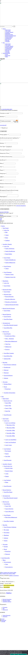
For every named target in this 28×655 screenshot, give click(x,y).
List (1, 219)
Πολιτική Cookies (6, 600)
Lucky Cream (8, 445)
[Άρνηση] (27, 654)
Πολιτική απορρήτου (22, 654)
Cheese (7, 268)
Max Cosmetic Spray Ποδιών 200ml (7, 573)
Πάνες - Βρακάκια (9, 338)
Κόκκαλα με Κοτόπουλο (11, 302)
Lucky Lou (6, 420)
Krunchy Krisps (9, 471)
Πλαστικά (6, 372)
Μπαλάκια (6, 535)
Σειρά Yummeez (8, 272)
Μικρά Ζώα (7, 55)
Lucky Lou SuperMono (10, 439)
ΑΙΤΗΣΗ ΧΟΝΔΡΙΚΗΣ (5, 209)
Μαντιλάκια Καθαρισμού (11, 341)
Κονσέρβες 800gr (11, 435)
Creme (6, 473)
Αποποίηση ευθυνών (7, 601)
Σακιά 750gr (8, 405)
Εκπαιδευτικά (7, 367)
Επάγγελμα (3, 173)
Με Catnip (6, 529)
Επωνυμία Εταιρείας (5, 150)
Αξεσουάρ (7, 41)
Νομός (2, 170)
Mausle (7, 476)
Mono (6, 237)
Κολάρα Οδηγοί (7, 384)
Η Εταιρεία (5, 607)
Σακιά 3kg (7, 411)
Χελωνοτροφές (7, 562)
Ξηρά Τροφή (7, 29)
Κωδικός (2, 116)
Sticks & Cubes (9, 468)
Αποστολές (5, 616)
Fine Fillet (7, 456)
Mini (6, 232)
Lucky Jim (6, 230)
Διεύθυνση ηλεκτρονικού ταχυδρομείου (10, 138)
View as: (2, 217)
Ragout (7, 453)
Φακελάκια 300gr (11, 427)
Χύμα (6, 564)
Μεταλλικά (7, 389)
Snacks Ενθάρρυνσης (10, 262)
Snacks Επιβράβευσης (10, 259)
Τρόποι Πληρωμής (6, 615)
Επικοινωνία (5, 609)
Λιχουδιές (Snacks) (9, 32)
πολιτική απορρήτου (21, 205)
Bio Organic (8, 451)
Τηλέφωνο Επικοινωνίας (6, 183)
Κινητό (2, 187)
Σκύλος (4, 28)
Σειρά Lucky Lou (8, 400)
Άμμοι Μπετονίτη (9, 511)
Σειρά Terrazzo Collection (10, 364)
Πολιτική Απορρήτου (7, 599)
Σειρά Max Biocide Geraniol (10, 325)
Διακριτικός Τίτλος (4, 153)
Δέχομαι (12, 654)
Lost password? (3, 125)
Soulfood (7, 240)
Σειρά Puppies (7, 333)
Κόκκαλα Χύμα (7, 294)
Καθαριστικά (8, 346)
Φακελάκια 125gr (11, 425)
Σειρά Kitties (7, 504)
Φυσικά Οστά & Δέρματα (10, 35)
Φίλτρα (1, 215)
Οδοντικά (6, 370)
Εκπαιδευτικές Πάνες (10, 336)
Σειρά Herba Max (8, 327)
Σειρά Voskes (7, 257)
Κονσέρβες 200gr (11, 430)
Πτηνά (6, 54)
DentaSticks (7, 33)
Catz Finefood (7, 448)
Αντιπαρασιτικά (8, 38)
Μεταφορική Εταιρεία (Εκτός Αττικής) (9, 190)
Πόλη (2, 163)
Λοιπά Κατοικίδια (6, 53)
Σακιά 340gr (8, 403)
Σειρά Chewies (7, 266)
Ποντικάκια (6, 532)
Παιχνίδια (7, 40)
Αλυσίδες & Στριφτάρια (9, 392)
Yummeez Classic (9, 274)
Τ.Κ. (1, 166)
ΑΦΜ (2, 176)
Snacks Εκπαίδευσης (10, 251)
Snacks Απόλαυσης (9, 248)
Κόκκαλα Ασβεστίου (10, 299)
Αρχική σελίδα (3, 212)
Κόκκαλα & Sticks (9, 34)
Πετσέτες (7, 349)
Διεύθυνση (3, 160)
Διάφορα (6, 378)
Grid (1, 218)
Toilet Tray (7, 344)
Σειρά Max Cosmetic (9, 353)
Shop (7, 212)
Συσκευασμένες (9, 567)
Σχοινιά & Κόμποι (8, 375)
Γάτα (4, 42)
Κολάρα (6, 546)
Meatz (6, 482)
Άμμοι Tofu (8, 506)
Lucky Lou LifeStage (10, 422)
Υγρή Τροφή (7, 31)
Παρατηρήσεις (3, 196)
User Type (3, 146)
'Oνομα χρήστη (4, 134)
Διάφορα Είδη (7, 358)
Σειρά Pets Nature (8, 319)
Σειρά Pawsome (7, 414)
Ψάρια (6, 56)
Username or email (5, 113)
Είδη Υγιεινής (8, 39)
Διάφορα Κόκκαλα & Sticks (11, 304)
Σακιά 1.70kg (8, 408)
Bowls (5, 386)
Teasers (5, 540)
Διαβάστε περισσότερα (14, 575)
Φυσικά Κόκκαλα (9, 296)
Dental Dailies (8, 254)
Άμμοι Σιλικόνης (9, 508)
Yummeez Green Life (10, 277)
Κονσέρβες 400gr (11, 433)
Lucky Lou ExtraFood (10, 442)
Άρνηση (16, 654)
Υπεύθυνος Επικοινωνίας (6, 156)
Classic (7, 235)
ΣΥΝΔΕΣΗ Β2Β (3, 131)
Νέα (3, 608)
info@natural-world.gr (8, 585)
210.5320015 (7, 587)
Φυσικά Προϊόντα (9, 36)
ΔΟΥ (1, 180)
